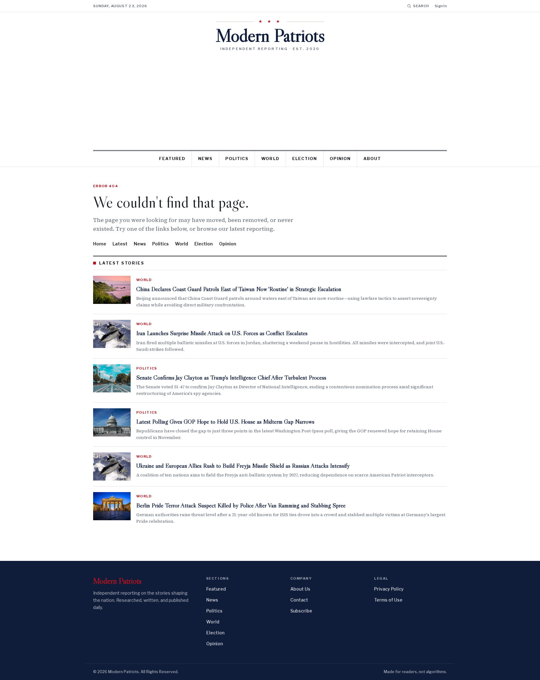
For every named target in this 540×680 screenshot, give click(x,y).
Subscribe (301, 610)
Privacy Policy (389, 589)
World (270, 158)
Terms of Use (388, 599)
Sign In (441, 6)
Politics (236, 158)
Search (421, 6)
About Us (300, 589)
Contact (299, 599)
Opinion (340, 158)
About (372, 158)
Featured (172, 158)
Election (304, 158)
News (205, 158)
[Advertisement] (270, 98)
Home (99, 243)
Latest (120, 243)
